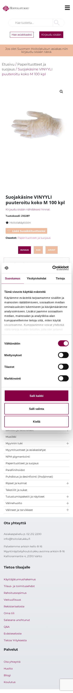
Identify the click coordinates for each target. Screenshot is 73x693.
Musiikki (11, 436)
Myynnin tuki (14, 443)
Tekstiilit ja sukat (16, 490)
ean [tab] (38, 250)
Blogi (7, 675)
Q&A (7, 626)
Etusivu (8, 64)
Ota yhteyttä (12, 661)
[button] (61, 91)
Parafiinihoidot (15, 470)
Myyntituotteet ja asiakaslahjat (26, 450)
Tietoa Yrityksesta (15, 640)
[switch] (63, 355)
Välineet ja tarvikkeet (19, 510)
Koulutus (10, 682)
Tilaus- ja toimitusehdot (19, 586)
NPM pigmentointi (18, 456)
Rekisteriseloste (14, 606)
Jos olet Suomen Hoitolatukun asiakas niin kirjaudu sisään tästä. (36, 50)
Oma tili (9, 613)
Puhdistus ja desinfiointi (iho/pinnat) (29, 476)
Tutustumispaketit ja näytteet (25, 496)
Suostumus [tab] (12, 278)
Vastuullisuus (12, 599)
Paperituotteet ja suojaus (22, 463)
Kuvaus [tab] (24, 250)
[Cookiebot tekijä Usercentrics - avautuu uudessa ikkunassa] (52, 267)
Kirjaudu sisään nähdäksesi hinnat (28, 209)
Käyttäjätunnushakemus (20, 579)
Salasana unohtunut (17, 620)
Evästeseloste (13, 633)
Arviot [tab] (51, 250)
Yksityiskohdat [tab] (36, 278)
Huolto (8, 668)
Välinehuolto (14, 503)
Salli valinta (36, 408)
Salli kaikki (36, 395)
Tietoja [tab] (60, 278)
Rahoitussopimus (15, 593)
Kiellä (36, 421)
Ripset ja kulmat (16, 483)
